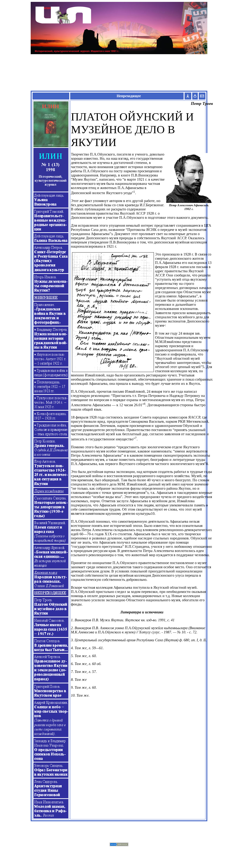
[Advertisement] (119, 72)
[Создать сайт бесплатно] (119, 845)
